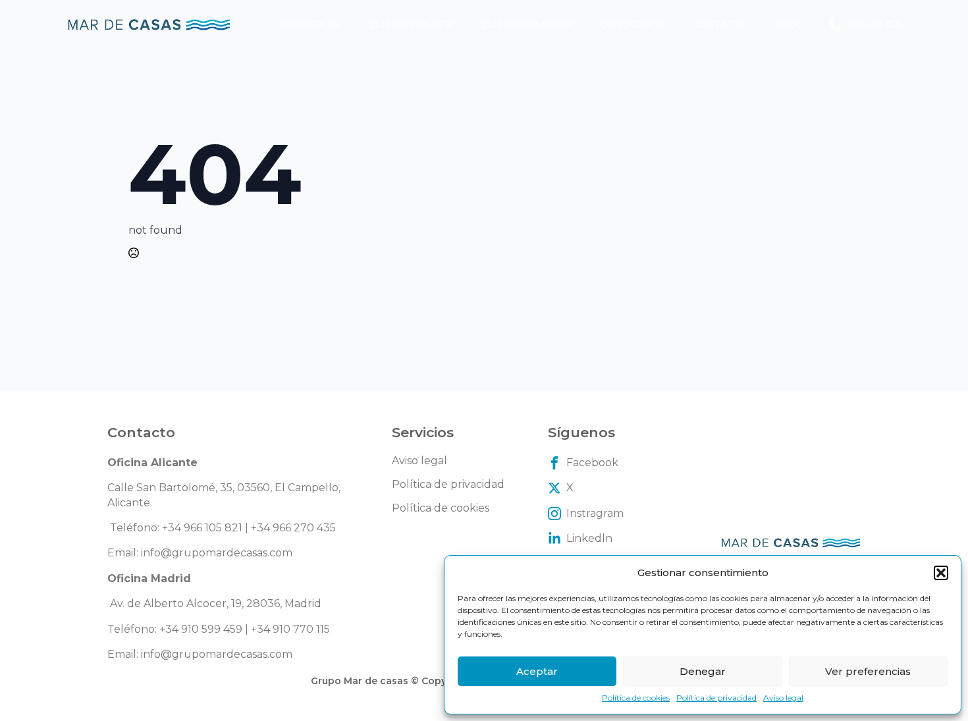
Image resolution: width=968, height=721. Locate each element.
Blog (788, 24)
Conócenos (632, 24)
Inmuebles (310, 24)
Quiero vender (409, 24)
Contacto (719, 24)
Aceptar (537, 671)
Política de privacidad (716, 698)
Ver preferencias (868, 671)
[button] (941, 572)
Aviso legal (783, 698)
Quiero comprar (526, 24)
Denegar (703, 671)
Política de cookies (636, 698)
